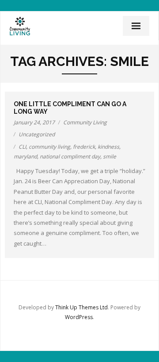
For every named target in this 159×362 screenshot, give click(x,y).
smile (109, 156)
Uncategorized (37, 134)
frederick (84, 146)
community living (49, 146)
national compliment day (70, 156)
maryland (25, 156)
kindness (108, 146)
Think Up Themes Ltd (81, 307)
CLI (22, 146)
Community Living (85, 122)
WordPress (79, 317)
